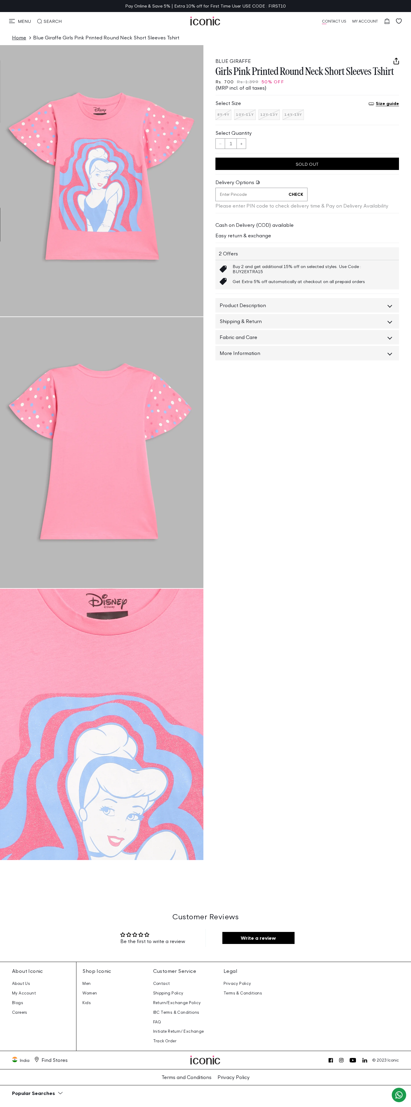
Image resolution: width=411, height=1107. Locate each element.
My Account (24, 993)
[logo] (205, 21)
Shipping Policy (168, 993)
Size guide (387, 103)
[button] (20, 21)
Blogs (17, 1003)
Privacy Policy (237, 983)
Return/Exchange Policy (177, 1003)
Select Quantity (233, 133)
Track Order (164, 1041)
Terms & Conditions (243, 993)
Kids (86, 1003)
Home (19, 38)
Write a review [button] (258, 938)
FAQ (157, 1022)
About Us (21, 983)
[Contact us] (399, 1095)
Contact (161, 983)
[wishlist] (399, 21)
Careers (19, 1012)
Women (89, 993)
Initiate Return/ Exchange (178, 1031)
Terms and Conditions (187, 1077)
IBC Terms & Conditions (176, 1012)
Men (86, 983)
